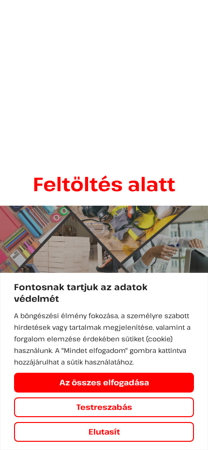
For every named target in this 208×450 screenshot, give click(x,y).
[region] (104, 361)
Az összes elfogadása (104, 382)
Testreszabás (104, 407)
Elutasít (104, 431)
